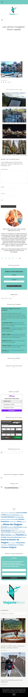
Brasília (9, 515)
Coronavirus (19, 517)
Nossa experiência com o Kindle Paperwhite (14, 107)
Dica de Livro (13, 521)
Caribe (21, 515)
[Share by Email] (9, 82)
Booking (13, 328)
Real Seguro (15, 334)
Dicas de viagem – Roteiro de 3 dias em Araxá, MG (14, 123)
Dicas (19, 521)
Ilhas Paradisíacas (20, 531)
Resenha (23, 537)
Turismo (4, 547)
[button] (14, 2)
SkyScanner (17, 322)
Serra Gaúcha (12, 542)
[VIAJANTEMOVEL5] (1, 478)
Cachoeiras (15, 515)
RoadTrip (5, 540)
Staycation (20, 543)
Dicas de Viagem (12, 524)
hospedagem (6, 531)
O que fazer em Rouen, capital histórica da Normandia (14, 155)
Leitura (20, 532)
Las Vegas (14, 532)
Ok (14, 694)
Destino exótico (5, 519)
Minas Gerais (6, 535)
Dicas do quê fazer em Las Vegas (14, 139)
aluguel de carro (5, 512)
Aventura (19, 513)
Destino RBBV (14, 519)
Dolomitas (10, 527)
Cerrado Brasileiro (8, 517)
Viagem (13, 547)
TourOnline (4, 545)
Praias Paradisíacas (14, 537)
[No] (26, 692)
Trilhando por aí (13, 545)
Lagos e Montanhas (6, 532)
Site (2, 200)
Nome (3, 187)
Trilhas (21, 545)
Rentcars (15, 340)
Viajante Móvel (14, 10)
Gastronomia (11, 529)
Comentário (5, 169)
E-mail (3, 193)
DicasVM (4, 527)
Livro (23, 532)
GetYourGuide (12, 350)
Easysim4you (15, 345)
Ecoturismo (18, 527)
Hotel (13, 531)
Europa (5, 529)
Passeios (20, 535)
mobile (13, 535)
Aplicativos (13, 512)
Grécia (16, 529)
